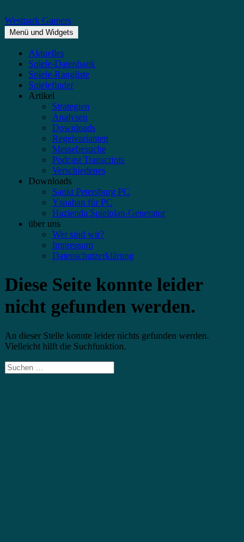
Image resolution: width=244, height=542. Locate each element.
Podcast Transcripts (88, 160)
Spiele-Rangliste (58, 74)
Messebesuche (79, 149)
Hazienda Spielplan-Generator (108, 213)
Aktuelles (46, 53)
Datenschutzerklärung (93, 256)
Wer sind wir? (78, 234)
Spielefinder (50, 85)
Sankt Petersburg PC (91, 192)
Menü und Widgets (41, 32)
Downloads (73, 128)
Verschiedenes (78, 170)
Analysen (70, 117)
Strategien (70, 106)
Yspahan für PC (82, 202)
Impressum (72, 245)
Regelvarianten (80, 138)
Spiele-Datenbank (61, 64)
